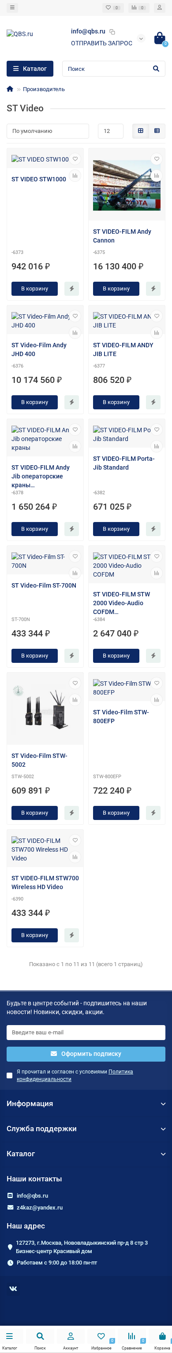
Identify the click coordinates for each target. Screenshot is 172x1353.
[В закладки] (75, 159)
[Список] (157, 131)
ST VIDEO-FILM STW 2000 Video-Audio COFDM (121, 603)
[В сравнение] (75, 175)
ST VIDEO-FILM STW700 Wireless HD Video (45, 882)
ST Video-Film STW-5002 (39, 760)
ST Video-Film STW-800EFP (121, 716)
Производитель (44, 89)
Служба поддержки (42, 1128)
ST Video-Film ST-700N (43, 585)
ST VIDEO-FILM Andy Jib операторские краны (40, 476)
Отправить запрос (101, 43)
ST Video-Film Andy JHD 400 (39, 349)
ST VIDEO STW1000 (38, 179)
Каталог (21, 1153)
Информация (30, 1103)
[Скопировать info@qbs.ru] (112, 32)
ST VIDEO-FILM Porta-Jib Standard (124, 463)
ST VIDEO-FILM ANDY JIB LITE (123, 349)
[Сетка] (140, 131)
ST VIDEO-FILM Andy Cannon (122, 236)
